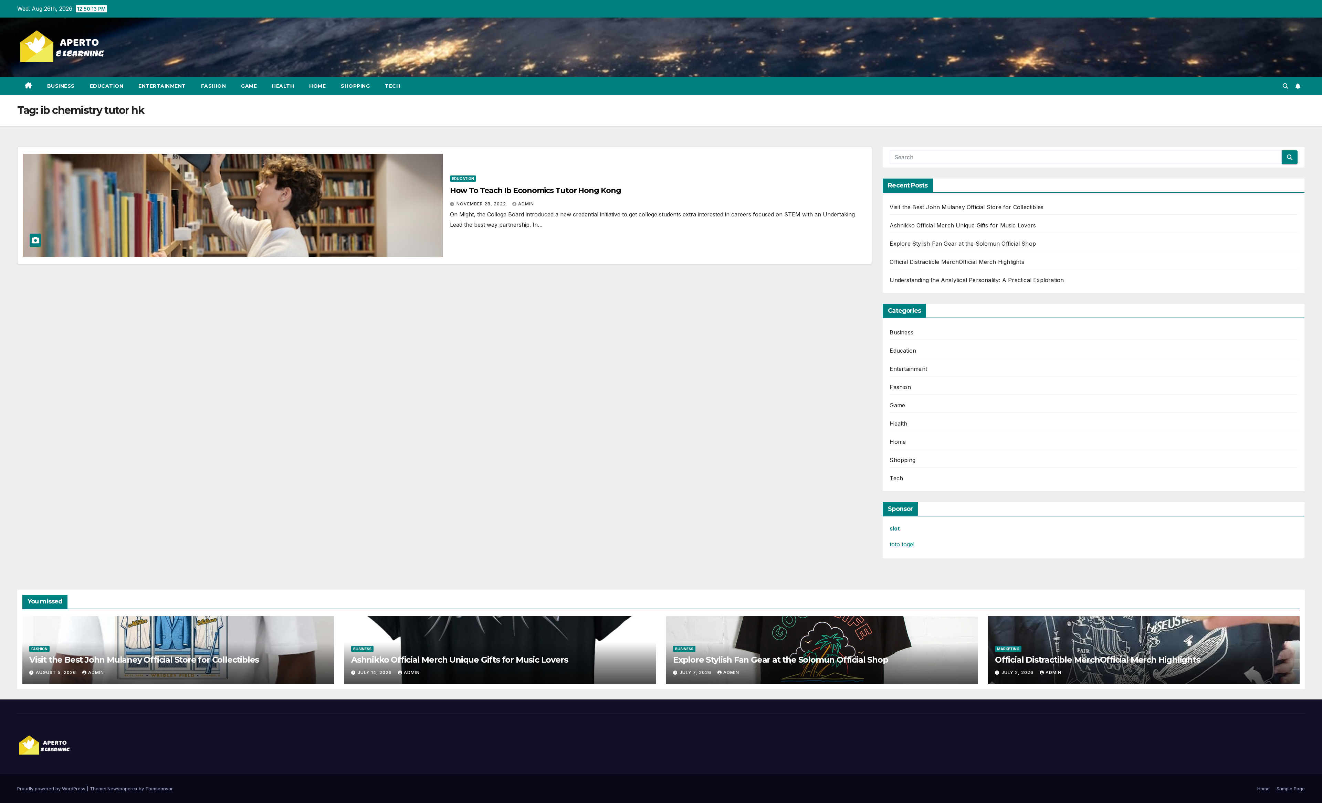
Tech (392, 86)
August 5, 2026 (56, 672)
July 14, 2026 (375, 672)
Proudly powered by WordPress (52, 788)
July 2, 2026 (1018, 672)
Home (317, 86)
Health (283, 86)
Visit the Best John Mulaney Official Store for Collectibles (966, 207)
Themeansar (158, 788)
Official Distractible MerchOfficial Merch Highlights (957, 261)
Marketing (1008, 649)
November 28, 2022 (482, 203)
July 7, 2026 (696, 672)
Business (61, 86)
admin (526, 203)
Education (107, 86)
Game (249, 86)
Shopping (355, 86)
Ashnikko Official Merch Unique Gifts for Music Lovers (963, 225)
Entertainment (162, 86)
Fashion (213, 86)
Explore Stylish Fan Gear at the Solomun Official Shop (963, 243)
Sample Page (1291, 788)
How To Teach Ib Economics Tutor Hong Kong (535, 190)
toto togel (902, 544)
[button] (1285, 86)
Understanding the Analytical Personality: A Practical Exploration (977, 280)
